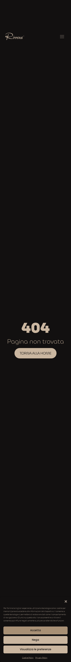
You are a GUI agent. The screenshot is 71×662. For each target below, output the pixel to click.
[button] (66, 601)
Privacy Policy (41, 657)
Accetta (35, 630)
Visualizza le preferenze (35, 649)
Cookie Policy (28, 657)
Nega (35, 640)
